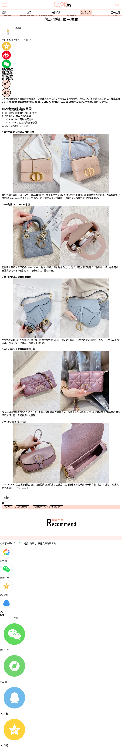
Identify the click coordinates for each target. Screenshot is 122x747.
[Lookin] (62, 3)
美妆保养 (56, 12)
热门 (29, 12)
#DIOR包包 (22, 507)
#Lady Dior (56, 507)
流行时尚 (86, 12)
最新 (4, 12)
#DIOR (8, 507)
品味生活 (115, 12)
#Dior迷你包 (40, 507)
